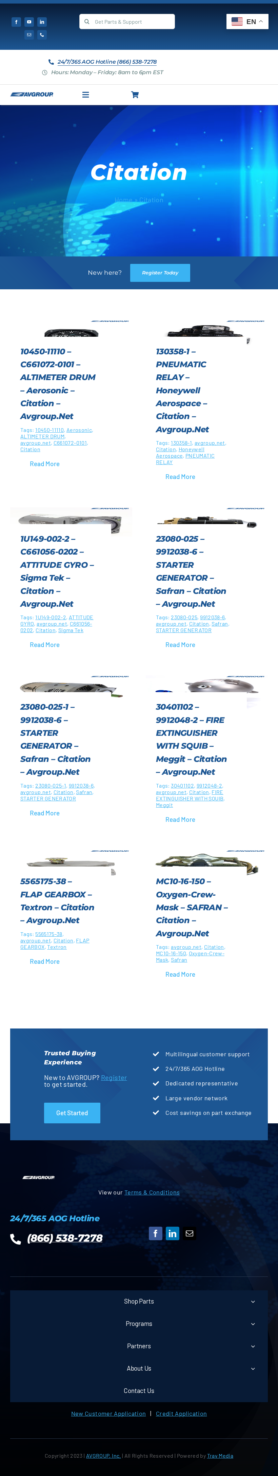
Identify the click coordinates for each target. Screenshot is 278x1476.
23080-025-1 (50, 785)
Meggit (164, 805)
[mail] (29, 35)
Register (114, 1077)
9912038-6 (212, 617)
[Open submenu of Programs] (253, 1324)
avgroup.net (35, 442)
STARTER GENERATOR (184, 630)
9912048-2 (209, 785)
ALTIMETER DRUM (42, 436)
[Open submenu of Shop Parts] (253, 1301)
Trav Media (220, 1455)
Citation (30, 449)
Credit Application (181, 1413)
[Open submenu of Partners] (253, 1346)
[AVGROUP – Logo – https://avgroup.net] (31, 95)
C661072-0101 (70, 442)
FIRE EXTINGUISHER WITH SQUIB (189, 795)
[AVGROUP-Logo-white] (38, 1178)
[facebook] (16, 22)
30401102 (182, 785)
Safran (220, 623)
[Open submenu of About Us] (253, 1368)
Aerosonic (79, 430)
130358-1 (181, 442)
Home (124, 199)
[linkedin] (42, 22)
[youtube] (29, 22)
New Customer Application (108, 1413)
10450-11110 (49, 430)
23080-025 (184, 617)
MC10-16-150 (171, 953)
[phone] (42, 35)
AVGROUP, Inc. (103, 1455)
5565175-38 (48, 934)
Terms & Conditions (152, 1192)
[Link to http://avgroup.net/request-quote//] (135, 94)
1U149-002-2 (50, 617)
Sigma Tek (70, 630)
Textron (57, 946)
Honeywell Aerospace (180, 452)
